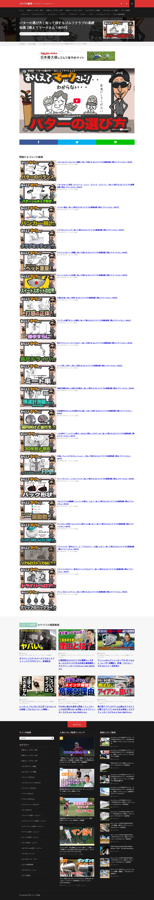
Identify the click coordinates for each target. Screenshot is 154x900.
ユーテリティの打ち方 (28, 788)
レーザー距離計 (125, 655)
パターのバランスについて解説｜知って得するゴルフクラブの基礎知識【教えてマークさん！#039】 (95, 162)
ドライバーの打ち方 (28, 777)
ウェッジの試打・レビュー (30, 837)
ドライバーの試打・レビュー (31, 815)
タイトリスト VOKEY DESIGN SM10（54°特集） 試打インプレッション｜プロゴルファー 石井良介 (122, 825)
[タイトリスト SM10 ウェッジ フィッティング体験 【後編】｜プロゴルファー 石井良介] (104, 873)
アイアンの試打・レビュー (30, 832)
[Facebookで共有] (38, 142)
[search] (52, 738)
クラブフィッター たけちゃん (74, 655)
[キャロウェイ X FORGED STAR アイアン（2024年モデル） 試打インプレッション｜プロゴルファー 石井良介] (104, 815)
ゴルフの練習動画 (119, 14)
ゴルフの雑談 (125, 10)
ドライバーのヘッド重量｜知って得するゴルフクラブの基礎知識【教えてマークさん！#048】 (92, 252)
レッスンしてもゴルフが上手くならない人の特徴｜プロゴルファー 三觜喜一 (37, 708)
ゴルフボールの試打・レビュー (31, 848)
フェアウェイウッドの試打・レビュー (33, 821)
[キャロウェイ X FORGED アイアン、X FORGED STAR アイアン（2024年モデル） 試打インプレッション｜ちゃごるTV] (104, 741)
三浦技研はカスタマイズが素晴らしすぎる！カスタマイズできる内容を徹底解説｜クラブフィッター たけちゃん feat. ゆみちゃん (76, 664)
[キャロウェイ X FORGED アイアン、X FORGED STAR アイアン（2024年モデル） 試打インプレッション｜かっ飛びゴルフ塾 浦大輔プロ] (104, 778)
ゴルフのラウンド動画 (92, 10)
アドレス (39, 701)
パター (91, 14)
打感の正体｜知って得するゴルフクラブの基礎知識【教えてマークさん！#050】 (87, 298)
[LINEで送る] (115, 142)
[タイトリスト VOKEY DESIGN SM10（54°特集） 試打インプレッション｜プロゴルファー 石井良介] (104, 827)
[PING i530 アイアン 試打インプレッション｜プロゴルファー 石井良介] (104, 767)
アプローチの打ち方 (28, 799)
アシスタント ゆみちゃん (71, 703)
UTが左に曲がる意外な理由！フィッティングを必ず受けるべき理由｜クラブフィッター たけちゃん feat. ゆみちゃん (76, 709)
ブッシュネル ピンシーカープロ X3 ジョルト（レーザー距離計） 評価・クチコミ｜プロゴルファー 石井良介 (116, 663)
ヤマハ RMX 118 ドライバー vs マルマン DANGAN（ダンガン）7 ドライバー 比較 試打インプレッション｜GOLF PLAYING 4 (77, 881)
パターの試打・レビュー (29, 843)
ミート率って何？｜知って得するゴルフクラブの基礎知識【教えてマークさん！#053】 (90, 365)
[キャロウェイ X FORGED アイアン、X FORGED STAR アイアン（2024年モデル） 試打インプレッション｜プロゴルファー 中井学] (104, 754)
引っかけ (68, 701)
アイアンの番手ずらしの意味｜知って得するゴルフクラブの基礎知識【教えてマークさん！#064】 (94, 320)
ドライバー (24, 14)
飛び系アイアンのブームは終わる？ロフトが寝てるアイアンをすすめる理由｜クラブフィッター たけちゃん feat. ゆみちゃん (116, 709)
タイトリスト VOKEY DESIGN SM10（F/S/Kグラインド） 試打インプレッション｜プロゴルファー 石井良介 (122, 860)
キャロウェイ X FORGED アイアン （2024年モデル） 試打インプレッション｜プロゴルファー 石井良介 (123, 802)
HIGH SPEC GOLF (26, 655)
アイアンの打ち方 (27, 793)
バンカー (83, 14)
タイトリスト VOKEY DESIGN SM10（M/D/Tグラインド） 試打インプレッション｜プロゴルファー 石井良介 (122, 837)
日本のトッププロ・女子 (74, 10)
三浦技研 (62, 655)
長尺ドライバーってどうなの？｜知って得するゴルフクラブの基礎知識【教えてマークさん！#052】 (95, 343)
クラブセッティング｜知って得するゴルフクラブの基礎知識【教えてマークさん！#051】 (91, 230)
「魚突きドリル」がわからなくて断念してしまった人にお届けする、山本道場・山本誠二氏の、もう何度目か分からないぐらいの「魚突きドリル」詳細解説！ (77, 760)
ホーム (21, 10)
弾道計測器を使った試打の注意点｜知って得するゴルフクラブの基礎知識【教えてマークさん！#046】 (96, 388)
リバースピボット (24, 703)
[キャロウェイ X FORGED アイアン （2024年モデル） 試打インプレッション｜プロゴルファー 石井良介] (104, 804)
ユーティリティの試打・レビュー (32, 826)
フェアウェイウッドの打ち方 (31, 783)
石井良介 (101, 655)
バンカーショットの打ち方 (30, 804)
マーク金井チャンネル (48, 33)
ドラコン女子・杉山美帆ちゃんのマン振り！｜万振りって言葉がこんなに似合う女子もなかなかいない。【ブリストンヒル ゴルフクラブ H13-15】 (77, 849)
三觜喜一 (51, 701)
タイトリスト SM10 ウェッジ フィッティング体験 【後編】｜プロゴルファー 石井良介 (122, 871)
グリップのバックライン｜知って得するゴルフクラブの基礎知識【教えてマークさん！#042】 (92, 592)
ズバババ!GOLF (76, 701)
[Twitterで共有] (77, 142)
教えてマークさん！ (61, 33)
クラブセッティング (103, 14)
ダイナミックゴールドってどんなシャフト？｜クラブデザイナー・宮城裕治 (36, 660)
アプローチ (73, 14)
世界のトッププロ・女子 (54, 10)
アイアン (63, 14)
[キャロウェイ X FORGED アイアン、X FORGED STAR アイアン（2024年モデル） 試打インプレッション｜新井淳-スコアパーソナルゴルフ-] (104, 791)
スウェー (45, 701)
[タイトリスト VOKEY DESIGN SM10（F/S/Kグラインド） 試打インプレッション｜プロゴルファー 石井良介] (104, 862)
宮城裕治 (48, 655)
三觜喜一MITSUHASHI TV (28, 701)
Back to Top (77, 725)
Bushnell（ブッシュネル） (112, 655)
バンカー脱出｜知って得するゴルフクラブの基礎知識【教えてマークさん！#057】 (88, 207)
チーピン (62, 701)
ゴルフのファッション (28, 870)
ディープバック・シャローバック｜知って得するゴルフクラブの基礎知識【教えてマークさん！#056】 (96, 479)
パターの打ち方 (26, 810)
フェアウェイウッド (38, 14)
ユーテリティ (52, 14)
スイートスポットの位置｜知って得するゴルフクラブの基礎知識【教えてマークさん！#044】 (92, 275)
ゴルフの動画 (36, 895)
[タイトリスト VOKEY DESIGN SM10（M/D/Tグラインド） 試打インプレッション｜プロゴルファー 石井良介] (104, 838)
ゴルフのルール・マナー (29, 859)
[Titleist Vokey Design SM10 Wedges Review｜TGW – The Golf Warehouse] (104, 850)
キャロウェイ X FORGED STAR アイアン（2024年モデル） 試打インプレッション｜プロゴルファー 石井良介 (123, 814)
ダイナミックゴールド (39, 655)
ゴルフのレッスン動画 (110, 10)
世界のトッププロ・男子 (35, 10)
